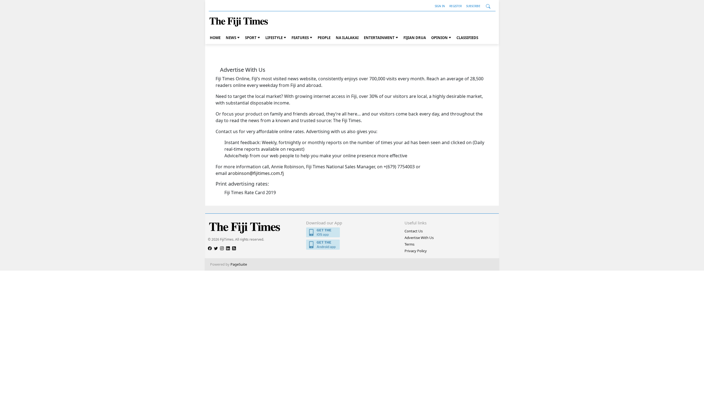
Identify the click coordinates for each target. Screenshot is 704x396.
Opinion (439, 37)
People (324, 37)
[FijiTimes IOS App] (352, 232)
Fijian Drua (414, 37)
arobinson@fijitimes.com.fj (256, 173)
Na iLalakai (347, 37)
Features (300, 37)
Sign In (440, 6)
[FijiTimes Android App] (352, 245)
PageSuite (238, 264)
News (231, 37)
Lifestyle (274, 37)
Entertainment (379, 37)
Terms (409, 244)
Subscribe (473, 6)
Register (455, 6)
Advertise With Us (419, 237)
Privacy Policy (416, 250)
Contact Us (414, 231)
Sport (251, 37)
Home (215, 37)
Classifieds (467, 37)
